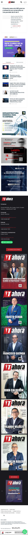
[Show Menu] (2, 2)
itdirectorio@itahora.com (7, 237)
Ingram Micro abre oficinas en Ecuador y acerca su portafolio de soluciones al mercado (17, 84)
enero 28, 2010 (15, 27)
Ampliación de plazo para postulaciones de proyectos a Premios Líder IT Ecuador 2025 (17, 68)
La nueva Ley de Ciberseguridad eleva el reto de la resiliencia (17, 92)
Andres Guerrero (17, 25)
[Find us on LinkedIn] (6, 515)
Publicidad (12, 509)
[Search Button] (21, 2)
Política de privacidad (6, 511)
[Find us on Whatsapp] (14, 515)
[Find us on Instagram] (12, 515)
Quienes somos (4, 509)
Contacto (18, 512)
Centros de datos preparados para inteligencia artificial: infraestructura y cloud (17, 100)
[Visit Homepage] (11, 2)
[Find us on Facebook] (1, 515)
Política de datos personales (7, 512)
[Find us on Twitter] (4, 515)
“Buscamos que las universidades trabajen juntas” (15, 77)
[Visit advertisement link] (14, 46)
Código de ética (16, 511)
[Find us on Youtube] (9, 515)
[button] (2, 491)
